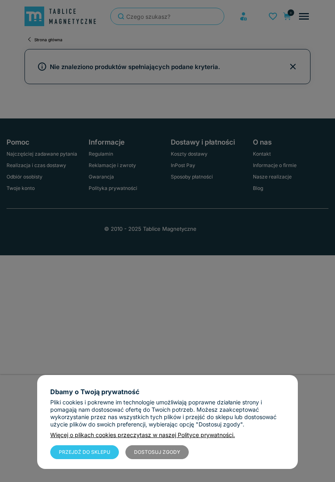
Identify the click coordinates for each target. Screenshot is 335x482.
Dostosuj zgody (157, 452)
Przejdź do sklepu (84, 452)
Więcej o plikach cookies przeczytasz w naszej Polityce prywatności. (142, 434)
